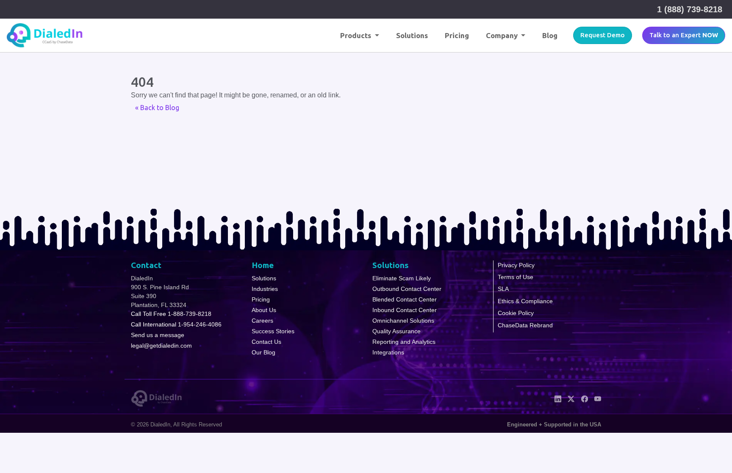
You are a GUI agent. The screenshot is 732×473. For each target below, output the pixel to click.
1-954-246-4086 (200, 324)
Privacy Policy (516, 265)
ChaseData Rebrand (525, 325)
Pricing (457, 35)
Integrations (388, 352)
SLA (503, 288)
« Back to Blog (157, 107)
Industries (265, 288)
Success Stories (273, 331)
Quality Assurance (396, 331)
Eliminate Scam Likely (401, 278)
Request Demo (602, 35)
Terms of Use (515, 277)
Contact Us (266, 341)
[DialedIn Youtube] (597, 398)
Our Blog (263, 352)
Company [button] (502, 35)
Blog (549, 35)
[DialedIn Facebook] (584, 398)
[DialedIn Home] (45, 35)
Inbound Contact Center (404, 310)
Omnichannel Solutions (403, 320)
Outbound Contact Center (406, 288)
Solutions (412, 35)
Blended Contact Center (404, 299)
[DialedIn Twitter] (571, 398)
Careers (262, 320)
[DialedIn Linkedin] (558, 398)
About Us (264, 310)
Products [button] (356, 35)
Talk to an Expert (683, 35)
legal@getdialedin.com (161, 345)
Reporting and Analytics (403, 341)
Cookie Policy (516, 313)
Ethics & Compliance (525, 301)
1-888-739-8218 (189, 313)
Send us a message (157, 335)
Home (263, 265)
